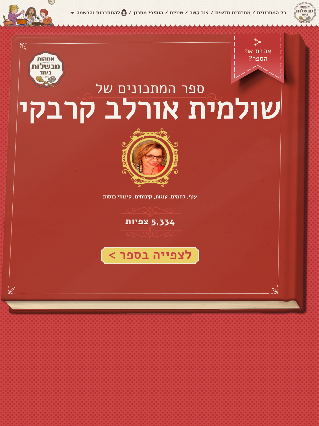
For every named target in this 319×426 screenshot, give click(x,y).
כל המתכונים (271, 12)
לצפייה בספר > (150, 255)
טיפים (176, 12)
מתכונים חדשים (232, 12)
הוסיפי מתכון (148, 12)
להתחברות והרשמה (98, 12)
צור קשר (199, 12)
